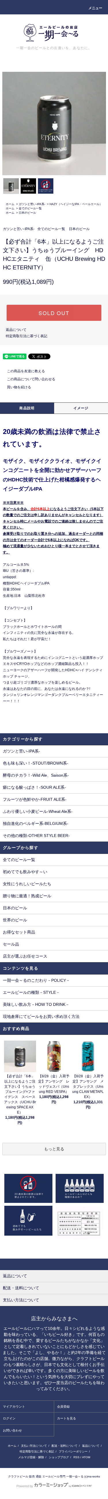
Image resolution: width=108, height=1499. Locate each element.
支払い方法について (34, 1445)
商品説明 (27, 408)
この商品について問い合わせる (31, 379)
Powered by (24, 1486)
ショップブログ (59, 1457)
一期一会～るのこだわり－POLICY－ (36, 980)
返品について (16, 330)
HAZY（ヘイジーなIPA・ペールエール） (76, 204)
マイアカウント (14, 1406)
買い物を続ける (19, 387)
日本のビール (27, 212)
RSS (76, 1457)
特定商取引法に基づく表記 (26, 336)
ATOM (86, 1457)
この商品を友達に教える (26, 371)
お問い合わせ (12, 1430)
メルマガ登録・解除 (31, 1457)
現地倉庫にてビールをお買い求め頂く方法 (41, 1016)
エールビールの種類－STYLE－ (31, 992)
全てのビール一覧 (30, 208)
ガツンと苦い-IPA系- (32, 204)
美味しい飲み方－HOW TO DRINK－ (36, 1004)
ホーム (10, 204)
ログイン (9, 1418)
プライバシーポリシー (73, 1451)
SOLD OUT (54, 313)
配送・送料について (64, 1445)
